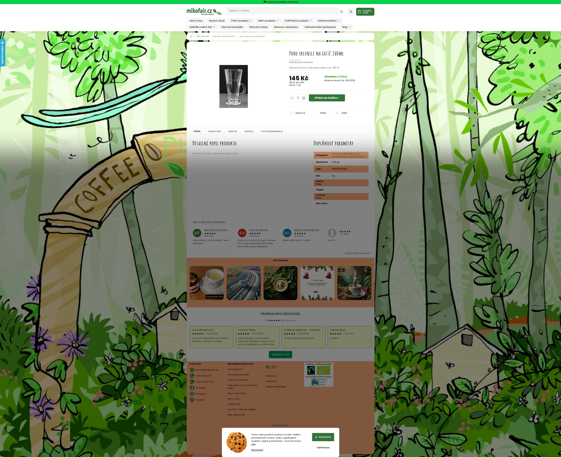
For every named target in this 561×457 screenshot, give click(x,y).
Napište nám (234, 404)
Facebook (200, 387)
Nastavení (257, 450)
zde (253, 444)
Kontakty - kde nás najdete (242, 409)
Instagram (201, 393)
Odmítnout (323, 447)
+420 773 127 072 (204, 381)
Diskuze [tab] (233, 131)
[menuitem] (196, 20)
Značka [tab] (248, 131)
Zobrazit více (280, 354)
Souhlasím (325, 437)
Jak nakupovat (235, 369)
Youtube (200, 399)
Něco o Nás (233, 398)
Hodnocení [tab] (214, 131)
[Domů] (192, 36)
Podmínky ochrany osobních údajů (242, 387)
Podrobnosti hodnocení (301, 62)
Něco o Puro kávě (237, 393)
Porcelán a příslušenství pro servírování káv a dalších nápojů (348, 155)
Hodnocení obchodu (280, 313)
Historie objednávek (276, 386)
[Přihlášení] (351, 11)
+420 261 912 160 (204, 375)
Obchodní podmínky (238, 374)
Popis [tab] (197, 131)
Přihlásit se (271, 376)
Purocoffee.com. (280, 425)
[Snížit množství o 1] (292, 98)
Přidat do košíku (326, 98)
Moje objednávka (236, 414)
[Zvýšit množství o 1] (304, 98)
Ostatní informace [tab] (272, 131)
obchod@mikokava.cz (207, 369)
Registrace (271, 381)
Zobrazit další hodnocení (357, 253)
